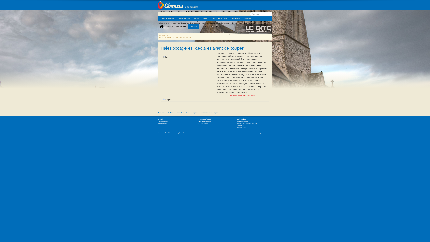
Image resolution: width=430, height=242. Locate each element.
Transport (247, 18)
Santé (205, 18)
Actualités (180, 113)
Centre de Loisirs (184, 18)
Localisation (181, 26)
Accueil (172, 113)
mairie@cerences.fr (205, 121)
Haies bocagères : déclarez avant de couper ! (203, 48)
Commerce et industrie (219, 18)
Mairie (170, 26)
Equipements (235, 18)
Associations (206, 26)
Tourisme (220, 26)
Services (194, 26)
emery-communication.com (265, 133)
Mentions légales (176, 133)
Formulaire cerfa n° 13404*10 (242, 96)
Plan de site (186, 133)
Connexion (160, 133)
